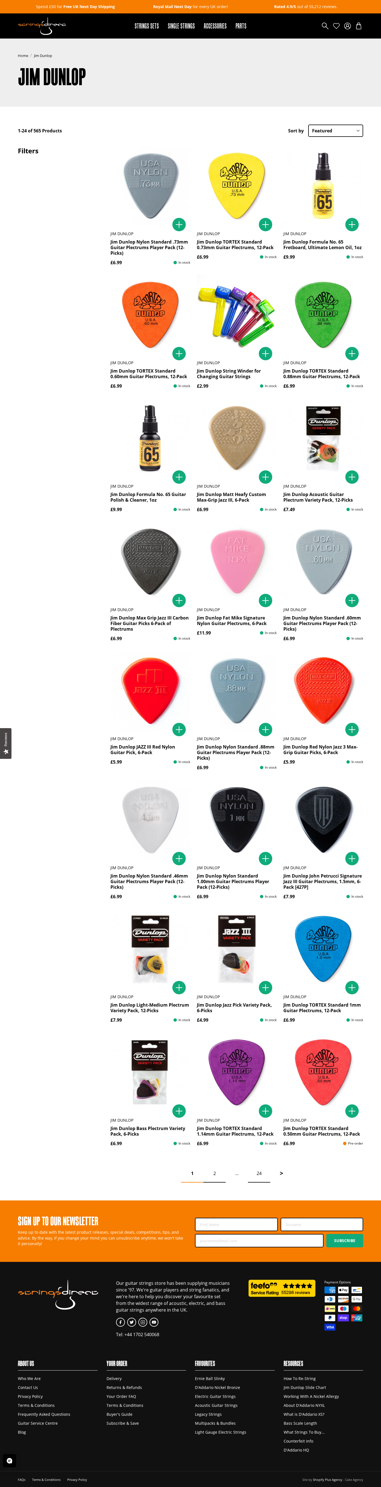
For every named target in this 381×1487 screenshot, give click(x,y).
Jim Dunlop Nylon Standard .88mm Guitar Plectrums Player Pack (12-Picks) (235, 752)
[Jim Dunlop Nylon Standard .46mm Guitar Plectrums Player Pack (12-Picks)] (150, 820)
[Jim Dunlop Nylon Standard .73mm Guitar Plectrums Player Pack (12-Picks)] (150, 186)
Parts (241, 26)
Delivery (114, 1378)
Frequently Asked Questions (44, 1414)
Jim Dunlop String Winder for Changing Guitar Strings (229, 374)
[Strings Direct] (42, 26)
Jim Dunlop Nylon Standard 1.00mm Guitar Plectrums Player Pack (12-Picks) (233, 881)
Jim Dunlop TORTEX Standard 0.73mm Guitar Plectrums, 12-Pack (235, 245)
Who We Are (29, 1378)
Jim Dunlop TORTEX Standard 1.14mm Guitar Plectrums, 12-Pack (235, 1131)
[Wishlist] (336, 26)
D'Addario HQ (296, 1450)
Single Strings (181, 26)
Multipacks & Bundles (215, 1423)
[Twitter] (131, 1322)
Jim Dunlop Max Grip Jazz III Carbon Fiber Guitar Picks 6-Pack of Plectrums (149, 623)
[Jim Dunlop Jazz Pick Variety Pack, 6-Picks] (237, 949)
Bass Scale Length (300, 1423)
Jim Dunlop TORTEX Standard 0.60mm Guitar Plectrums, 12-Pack (148, 374)
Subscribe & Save (123, 1423)
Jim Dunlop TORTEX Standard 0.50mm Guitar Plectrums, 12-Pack (321, 1131)
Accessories (215, 26)
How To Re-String (300, 1378)
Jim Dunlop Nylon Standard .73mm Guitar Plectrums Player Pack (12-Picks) (149, 247)
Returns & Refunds (124, 1387)
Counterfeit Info (298, 1441)
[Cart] (358, 26)
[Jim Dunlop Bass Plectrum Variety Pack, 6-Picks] (150, 1072)
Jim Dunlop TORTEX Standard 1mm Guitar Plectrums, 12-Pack (322, 1008)
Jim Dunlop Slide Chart (305, 1387)
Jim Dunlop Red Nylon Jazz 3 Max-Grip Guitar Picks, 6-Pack (320, 750)
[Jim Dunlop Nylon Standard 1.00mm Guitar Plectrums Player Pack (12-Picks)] (237, 820)
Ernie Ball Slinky (210, 1378)
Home (23, 55)
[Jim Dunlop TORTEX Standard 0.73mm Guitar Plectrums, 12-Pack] (237, 186)
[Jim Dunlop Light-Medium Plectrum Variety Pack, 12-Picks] (150, 949)
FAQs (21, 1480)
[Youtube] (153, 1322)
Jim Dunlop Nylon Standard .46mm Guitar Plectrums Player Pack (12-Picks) (149, 881)
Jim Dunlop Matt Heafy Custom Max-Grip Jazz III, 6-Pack (231, 497)
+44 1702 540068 (141, 1334)
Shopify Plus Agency (327, 1480)
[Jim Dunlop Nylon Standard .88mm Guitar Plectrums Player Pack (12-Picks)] (237, 691)
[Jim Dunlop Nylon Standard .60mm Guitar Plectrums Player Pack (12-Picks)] (323, 562)
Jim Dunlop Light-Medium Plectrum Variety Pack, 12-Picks (149, 1008)
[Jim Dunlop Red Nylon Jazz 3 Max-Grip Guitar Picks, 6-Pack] (323, 691)
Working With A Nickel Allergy (311, 1396)
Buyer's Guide (119, 1414)
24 (259, 1173)
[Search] (325, 26)
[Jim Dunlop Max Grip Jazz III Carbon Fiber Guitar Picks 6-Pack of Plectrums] (150, 562)
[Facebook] (120, 1322)
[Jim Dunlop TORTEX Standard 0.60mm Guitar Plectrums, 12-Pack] (150, 315)
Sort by (296, 131)
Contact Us (28, 1387)
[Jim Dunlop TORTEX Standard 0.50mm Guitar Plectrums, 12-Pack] (323, 1072)
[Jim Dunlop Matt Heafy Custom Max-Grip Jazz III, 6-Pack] (237, 438)
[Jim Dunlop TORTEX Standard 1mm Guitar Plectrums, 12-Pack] (323, 949)
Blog (22, 1432)
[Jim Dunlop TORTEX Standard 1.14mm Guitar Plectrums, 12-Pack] (237, 1072)
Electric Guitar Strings (215, 1396)
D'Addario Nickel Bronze (217, 1387)
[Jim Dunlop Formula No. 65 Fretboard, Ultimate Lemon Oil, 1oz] (323, 186)
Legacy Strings (208, 1414)
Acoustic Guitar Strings (216, 1405)
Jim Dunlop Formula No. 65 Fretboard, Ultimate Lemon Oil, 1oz (322, 245)
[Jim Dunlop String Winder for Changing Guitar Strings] (237, 315)
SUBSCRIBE (344, 1240)
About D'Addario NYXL (304, 1405)
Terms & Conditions (36, 1405)
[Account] (347, 26)
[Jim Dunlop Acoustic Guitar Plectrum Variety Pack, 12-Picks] (323, 438)
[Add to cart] (179, 224)
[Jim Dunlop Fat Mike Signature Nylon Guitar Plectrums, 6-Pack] (237, 562)
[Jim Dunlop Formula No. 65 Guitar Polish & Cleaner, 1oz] (150, 438)
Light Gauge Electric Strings (220, 1432)
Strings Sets (147, 26)
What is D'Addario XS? (304, 1414)
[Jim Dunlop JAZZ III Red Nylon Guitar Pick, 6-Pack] (150, 691)
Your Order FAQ (121, 1396)
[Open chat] (9, 1460)
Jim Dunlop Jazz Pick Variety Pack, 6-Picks (234, 1008)
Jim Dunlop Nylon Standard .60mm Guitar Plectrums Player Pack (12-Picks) (322, 623)
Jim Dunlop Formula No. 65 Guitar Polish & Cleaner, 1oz (148, 497)
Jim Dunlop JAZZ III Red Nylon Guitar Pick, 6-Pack (142, 750)
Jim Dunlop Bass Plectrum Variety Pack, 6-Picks (147, 1131)
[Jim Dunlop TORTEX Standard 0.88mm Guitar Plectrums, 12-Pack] (323, 315)
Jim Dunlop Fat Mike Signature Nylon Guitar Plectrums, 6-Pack (232, 620)
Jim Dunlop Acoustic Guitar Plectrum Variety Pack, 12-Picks (318, 497)
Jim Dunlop (43, 55)
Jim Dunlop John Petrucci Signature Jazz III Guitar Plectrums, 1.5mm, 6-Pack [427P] (322, 881)
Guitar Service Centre (38, 1423)
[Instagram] (142, 1322)
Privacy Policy (30, 1396)
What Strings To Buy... (304, 1432)
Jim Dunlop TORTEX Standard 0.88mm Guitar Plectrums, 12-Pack (321, 374)
